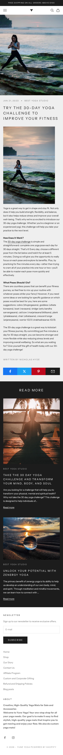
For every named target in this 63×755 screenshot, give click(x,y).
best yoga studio (36, 100)
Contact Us (9, 667)
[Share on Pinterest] (39, 371)
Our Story (8, 662)
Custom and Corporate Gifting (18, 678)
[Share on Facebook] (10, 371)
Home (6, 651)
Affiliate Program (11, 673)
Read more (8, 507)
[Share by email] (53, 371)
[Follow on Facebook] (4, 737)
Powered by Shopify (43, 747)
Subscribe (15, 640)
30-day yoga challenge (19, 241)
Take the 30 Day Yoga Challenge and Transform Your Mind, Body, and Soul (28, 479)
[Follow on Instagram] (13, 737)
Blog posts (8, 689)
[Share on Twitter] (24, 371)
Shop (6, 657)
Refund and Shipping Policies (17, 683)
